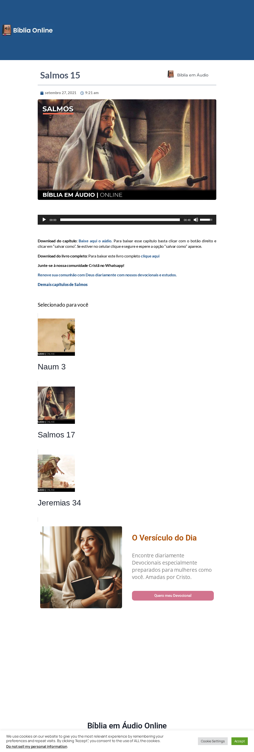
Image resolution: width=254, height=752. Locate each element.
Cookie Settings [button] (213, 741)
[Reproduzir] (44, 219)
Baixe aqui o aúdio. (95, 240)
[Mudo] (195, 219)
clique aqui (150, 255)
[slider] (120, 219)
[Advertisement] (127, 665)
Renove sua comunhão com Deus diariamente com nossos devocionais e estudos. (107, 274)
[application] (127, 220)
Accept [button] (239, 741)
